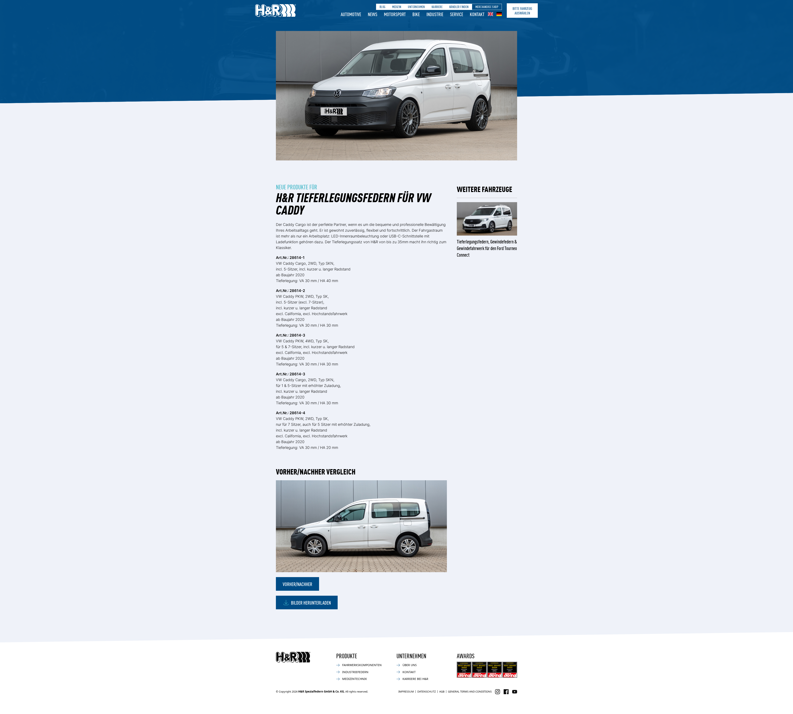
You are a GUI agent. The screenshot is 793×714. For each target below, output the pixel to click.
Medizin (396, 7)
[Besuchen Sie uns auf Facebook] (506, 691)
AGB (441, 691)
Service (456, 14)
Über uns (409, 665)
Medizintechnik (354, 679)
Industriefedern (355, 672)
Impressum (406, 691)
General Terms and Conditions (470, 691)
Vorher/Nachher (297, 584)
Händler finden (459, 7)
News (372, 14)
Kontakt (477, 14)
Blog (383, 7)
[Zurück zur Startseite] (293, 657)
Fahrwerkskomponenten (362, 665)
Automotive (351, 14)
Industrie (434, 14)
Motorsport (395, 14)
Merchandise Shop (486, 7)
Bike (416, 14)
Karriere (437, 7)
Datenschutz (426, 691)
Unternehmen (416, 7)
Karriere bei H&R (415, 679)
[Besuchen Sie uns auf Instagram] (497, 691)
